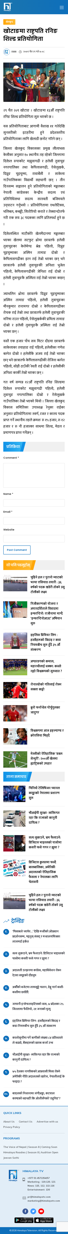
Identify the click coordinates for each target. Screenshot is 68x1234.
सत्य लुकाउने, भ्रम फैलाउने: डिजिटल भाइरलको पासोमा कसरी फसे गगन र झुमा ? (38, 956)
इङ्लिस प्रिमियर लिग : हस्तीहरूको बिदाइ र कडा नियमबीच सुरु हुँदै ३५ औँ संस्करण (36, 1023)
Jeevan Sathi (11, 1157)
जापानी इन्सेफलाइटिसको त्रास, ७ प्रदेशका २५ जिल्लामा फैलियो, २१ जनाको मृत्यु (38, 1006)
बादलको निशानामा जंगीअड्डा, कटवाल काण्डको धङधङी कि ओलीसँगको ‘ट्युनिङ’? (36, 1096)
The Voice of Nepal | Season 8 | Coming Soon (30, 1147)
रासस (13, 52)
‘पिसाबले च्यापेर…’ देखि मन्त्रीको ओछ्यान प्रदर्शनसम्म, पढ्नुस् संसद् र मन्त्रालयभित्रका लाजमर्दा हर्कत (36, 936)
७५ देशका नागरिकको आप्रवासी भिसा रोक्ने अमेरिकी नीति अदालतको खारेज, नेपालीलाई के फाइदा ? (38, 1076)
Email (7, 512)
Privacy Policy (11, 1127)
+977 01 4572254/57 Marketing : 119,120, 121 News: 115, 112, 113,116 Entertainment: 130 (41, 1184)
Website (8, 530)
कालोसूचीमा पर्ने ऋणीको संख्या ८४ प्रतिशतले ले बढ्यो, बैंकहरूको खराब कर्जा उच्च (37, 1040)
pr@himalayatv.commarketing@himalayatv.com (44, 1198)
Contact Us (25, 1121)
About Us (9, 1121)
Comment (11, 458)
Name (8, 494)
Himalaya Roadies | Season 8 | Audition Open (30, 1152)
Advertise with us (47, 1121)
